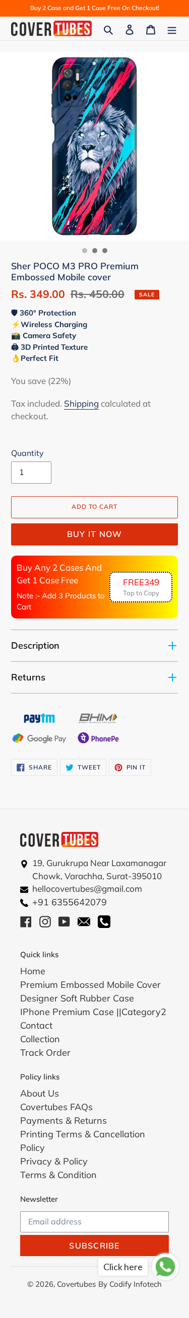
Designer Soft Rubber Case (77, 998)
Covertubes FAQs (56, 1107)
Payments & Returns (63, 1120)
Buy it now (94, 534)
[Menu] (171, 28)
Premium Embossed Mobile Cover (90, 984)
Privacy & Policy (54, 1161)
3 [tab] (104, 250)
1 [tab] (84, 250)
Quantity (27, 453)
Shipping (81, 403)
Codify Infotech (135, 1284)
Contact (36, 1025)
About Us (39, 1093)
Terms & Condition (58, 1175)
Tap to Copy (141, 587)
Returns (28, 677)
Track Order (45, 1052)
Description (35, 645)
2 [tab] (94, 250)
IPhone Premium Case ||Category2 (93, 1012)
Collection (40, 1039)
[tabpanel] (94, 146)
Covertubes (76, 1284)
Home (32, 971)
